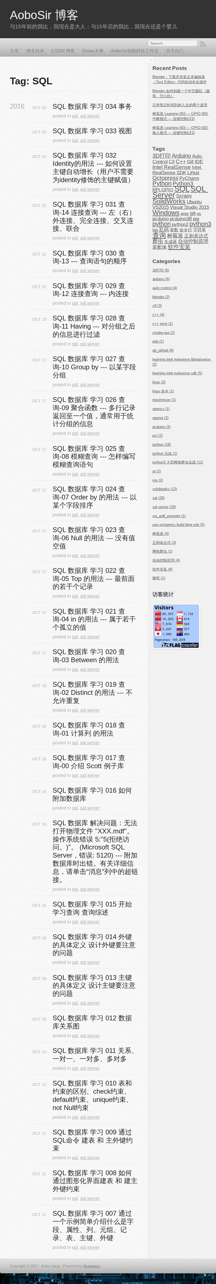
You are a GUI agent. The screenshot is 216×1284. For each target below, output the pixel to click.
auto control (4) (164, 288)
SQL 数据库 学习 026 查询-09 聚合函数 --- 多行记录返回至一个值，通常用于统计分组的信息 (94, 412)
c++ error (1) (162, 324)
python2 (180, 224)
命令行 (185, 230)
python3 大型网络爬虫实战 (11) (177, 462)
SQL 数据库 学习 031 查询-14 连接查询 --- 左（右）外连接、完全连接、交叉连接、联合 (94, 216)
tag (155, 230)
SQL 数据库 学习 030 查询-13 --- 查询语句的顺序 (90, 257)
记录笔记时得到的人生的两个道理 (179, 105)
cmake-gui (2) (163, 333)
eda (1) (158, 341)
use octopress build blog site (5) (178, 525)
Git (190, 161)
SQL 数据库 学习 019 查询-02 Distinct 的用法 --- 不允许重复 (92, 692)
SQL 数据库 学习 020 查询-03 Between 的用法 (89, 656)
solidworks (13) (164, 489)
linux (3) (158, 382)
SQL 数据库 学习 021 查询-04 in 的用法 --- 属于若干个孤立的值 (94, 619)
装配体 (159, 247)
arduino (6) (161, 279)
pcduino (160, 218)
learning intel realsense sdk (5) (177, 373)
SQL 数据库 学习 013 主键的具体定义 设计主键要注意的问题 (94, 986)
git (192, 213)
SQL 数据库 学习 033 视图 (92, 131)
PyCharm (189, 178)
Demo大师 (93, 51)
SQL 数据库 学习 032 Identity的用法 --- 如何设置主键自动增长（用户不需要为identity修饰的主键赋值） (93, 167)
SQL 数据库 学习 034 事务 (92, 106)
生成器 (170, 241)
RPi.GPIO (162, 189)
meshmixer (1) (164, 400)
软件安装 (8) (162, 569)
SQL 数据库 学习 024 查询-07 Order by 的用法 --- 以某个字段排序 (95, 497)
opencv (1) (161, 409)
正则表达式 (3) (164, 543)
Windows (165, 212)
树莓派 (175, 236)
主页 (14, 51)
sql (75, 116)
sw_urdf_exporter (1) (169, 516)
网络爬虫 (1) (162, 551)
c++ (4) (158, 315)
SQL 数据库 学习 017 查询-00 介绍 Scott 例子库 (89, 762)
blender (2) (161, 297)
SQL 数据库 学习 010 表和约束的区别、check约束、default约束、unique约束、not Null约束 (93, 1095)
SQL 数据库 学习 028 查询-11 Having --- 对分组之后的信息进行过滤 (94, 326)
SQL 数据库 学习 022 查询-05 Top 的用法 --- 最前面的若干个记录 (94, 579)
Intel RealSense (171, 167)
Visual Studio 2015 (189, 207)
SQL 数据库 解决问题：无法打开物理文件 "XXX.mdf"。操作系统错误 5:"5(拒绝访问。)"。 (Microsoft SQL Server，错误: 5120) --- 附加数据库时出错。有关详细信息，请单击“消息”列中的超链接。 (95, 851)
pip (196, 218)
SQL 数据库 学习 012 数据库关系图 (92, 1022)
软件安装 (179, 247)
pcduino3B (181, 218)
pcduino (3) (161, 427)
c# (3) (157, 306)
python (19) (161, 444)
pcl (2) (157, 435)
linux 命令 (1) (163, 391)
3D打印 (161, 156)
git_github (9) (163, 350)
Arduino (181, 156)
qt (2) (156, 471)
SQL (182, 189)
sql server (90, 116)
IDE (199, 161)
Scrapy (184, 196)
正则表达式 (196, 235)
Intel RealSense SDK (177, 170)
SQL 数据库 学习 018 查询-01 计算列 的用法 (89, 729)
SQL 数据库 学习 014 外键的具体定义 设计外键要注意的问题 (94, 945)
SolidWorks (169, 201)
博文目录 (35, 51)
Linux (193, 172)
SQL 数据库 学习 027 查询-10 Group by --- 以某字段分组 (94, 367)
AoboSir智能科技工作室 (135, 51)
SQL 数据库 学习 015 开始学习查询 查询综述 (92, 908)
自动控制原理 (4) (166, 560)
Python (162, 183)
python (161, 224)
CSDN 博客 (63, 51)
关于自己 (175, 51)
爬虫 (157, 241)
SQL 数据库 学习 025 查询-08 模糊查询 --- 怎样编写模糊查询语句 (94, 457)
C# (172, 161)
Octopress (165, 178)
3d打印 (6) (160, 270)
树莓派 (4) (160, 534)
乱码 (164, 229)
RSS (203, 44)
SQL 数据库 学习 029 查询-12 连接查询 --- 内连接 (91, 290)
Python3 (183, 183)
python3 (200, 224)
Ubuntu (194, 201)
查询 (159, 235)
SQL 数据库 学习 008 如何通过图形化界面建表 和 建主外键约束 (95, 1181)
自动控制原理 (193, 241)
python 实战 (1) (164, 453)
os (199, 213)
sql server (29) (164, 507)
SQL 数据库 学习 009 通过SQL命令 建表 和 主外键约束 (93, 1140)
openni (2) (160, 418)
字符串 (199, 230)
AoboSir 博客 (44, 15)
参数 (174, 230)
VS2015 (160, 207)
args (185, 213)
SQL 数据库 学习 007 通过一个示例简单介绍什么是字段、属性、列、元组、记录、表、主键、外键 (93, 1225)
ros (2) (157, 480)
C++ (181, 161)
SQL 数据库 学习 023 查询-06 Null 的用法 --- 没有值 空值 (95, 538)
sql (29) (158, 498)
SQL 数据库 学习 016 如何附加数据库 (92, 794)
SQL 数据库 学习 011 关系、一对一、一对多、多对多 (95, 1055)
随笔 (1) (158, 578)
